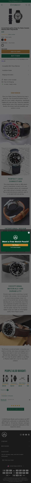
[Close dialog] (29, 233)
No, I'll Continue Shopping (15, 247)
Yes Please (15, 245)
